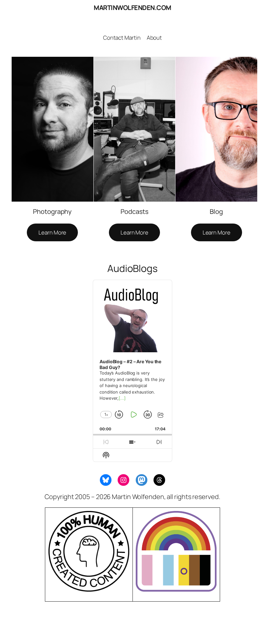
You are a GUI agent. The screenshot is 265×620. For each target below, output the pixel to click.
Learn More (52, 232)
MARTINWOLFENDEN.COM (132, 7)
